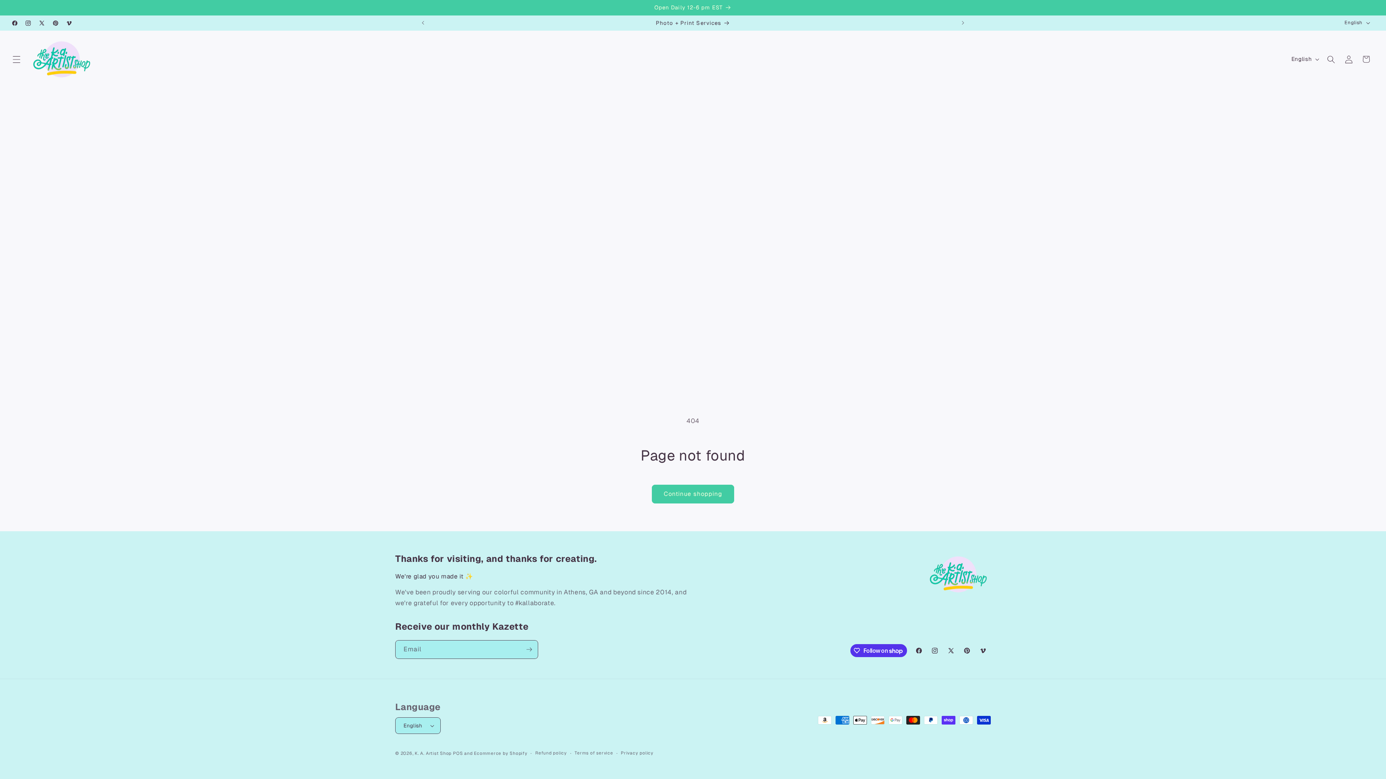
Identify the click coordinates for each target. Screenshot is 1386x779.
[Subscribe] (529, 649)
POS (458, 753)
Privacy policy (637, 753)
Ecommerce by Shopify (500, 753)
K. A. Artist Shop (433, 753)
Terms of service (594, 753)
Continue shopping (693, 494)
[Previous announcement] (423, 23)
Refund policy (551, 753)
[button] (16, 59)
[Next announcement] (963, 23)
